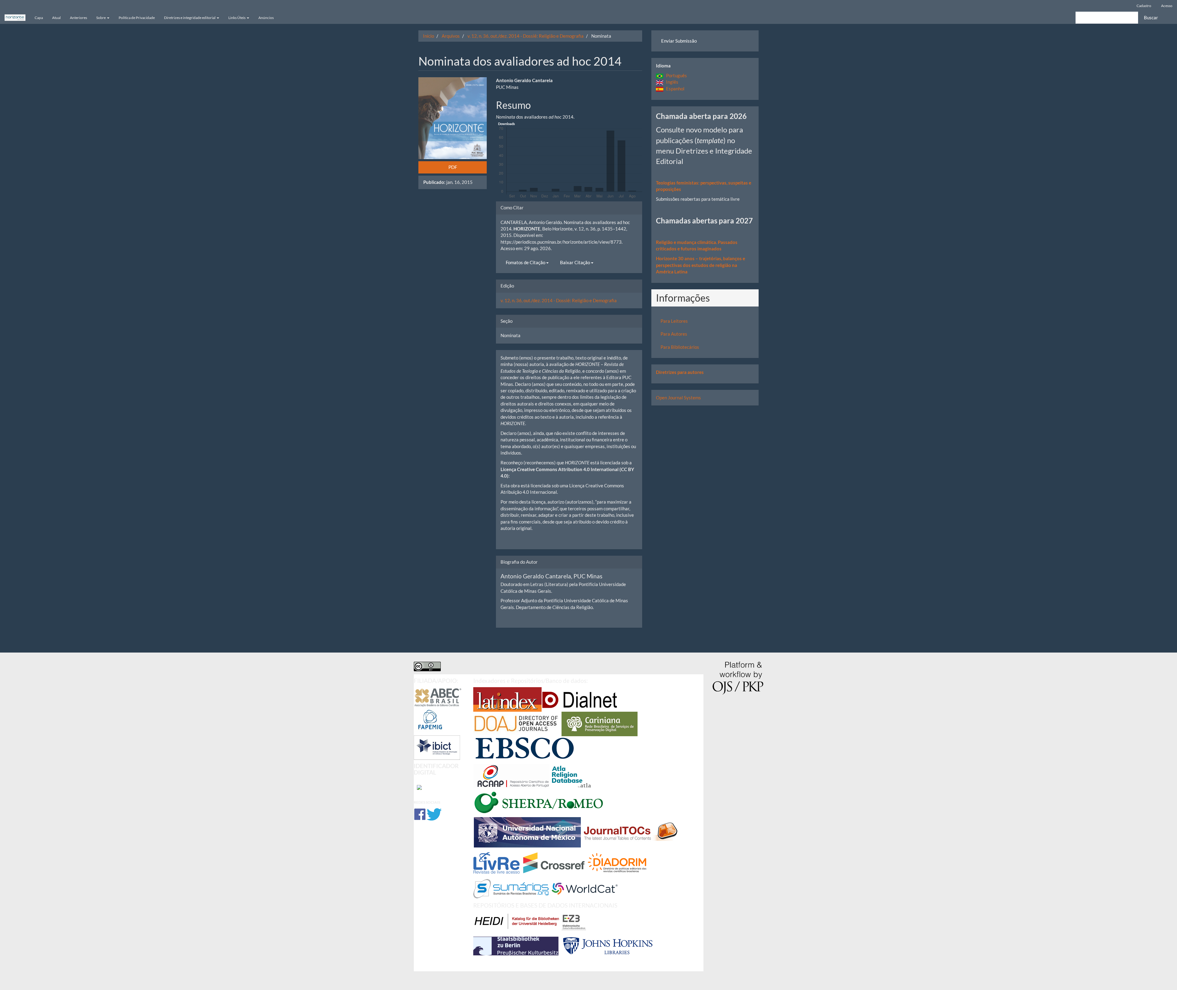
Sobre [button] (101, 17)
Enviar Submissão (679, 41)
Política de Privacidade (137, 17)
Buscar (1151, 17)
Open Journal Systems (678, 397)
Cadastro (1144, 5)
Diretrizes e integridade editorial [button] (190, 17)
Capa (39, 17)
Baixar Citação (575, 262)
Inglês (670, 82)
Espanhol (673, 88)
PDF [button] (452, 167)
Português (675, 75)
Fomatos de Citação (526, 262)
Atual (56, 17)
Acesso (1166, 5)
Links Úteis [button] (237, 17)
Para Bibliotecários (680, 347)
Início (428, 36)
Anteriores (78, 17)
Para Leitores (674, 321)
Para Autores (674, 334)
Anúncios (266, 17)
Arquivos (451, 36)
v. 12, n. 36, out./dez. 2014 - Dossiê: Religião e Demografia (525, 36)
